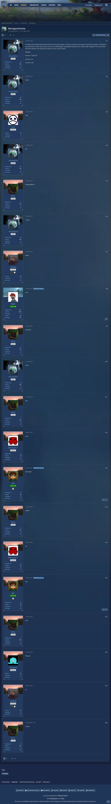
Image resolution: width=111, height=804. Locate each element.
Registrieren (98, 5)
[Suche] (106, 5)
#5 (107, 181)
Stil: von (55, 798)
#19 (106, 686)
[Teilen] (107, 35)
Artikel (6, 315)
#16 (106, 578)
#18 (106, 652)
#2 (107, 76)
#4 (107, 145)
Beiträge (7, 68)
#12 (106, 432)
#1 (107, 41)
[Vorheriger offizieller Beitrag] (103, 500)
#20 (106, 723)
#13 (106, 468)
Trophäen (7, 66)
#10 (106, 361)
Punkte (7, 64)
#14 (106, 507)
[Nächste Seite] (13, 35)
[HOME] (11, 5)
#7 (107, 252)
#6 (107, 216)
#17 (106, 617)
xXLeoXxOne (14, 31)
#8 (107, 289)
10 (10, 35)
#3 (107, 112)
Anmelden (88, 5)
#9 (107, 326)
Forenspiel (5, 773)
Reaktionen (8, 62)
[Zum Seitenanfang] (108, 801)
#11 (106, 397)
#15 (106, 542)
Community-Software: (55, 796)
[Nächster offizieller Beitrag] (106, 319)
